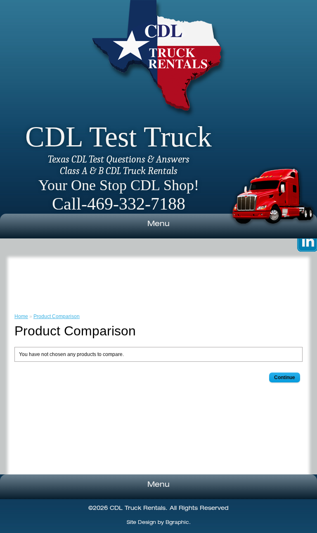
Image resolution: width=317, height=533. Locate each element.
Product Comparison (56, 316)
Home (21, 316)
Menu (158, 224)
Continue (284, 377)
